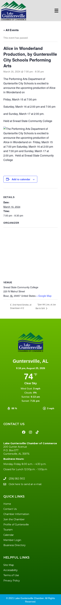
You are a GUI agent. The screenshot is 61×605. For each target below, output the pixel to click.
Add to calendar (21, 179)
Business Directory (14, 545)
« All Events (11, 30)
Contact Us (10, 509)
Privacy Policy (11, 580)
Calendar (8, 534)
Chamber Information (16, 514)
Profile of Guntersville (16, 524)
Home (7, 503)
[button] (23, 432)
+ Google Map (44, 295)
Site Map (8, 565)
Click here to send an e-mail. (25, 484)
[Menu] (56, 10)
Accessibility (10, 570)
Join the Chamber (14, 519)
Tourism (8, 529)
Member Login (12, 540)
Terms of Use (11, 575)
